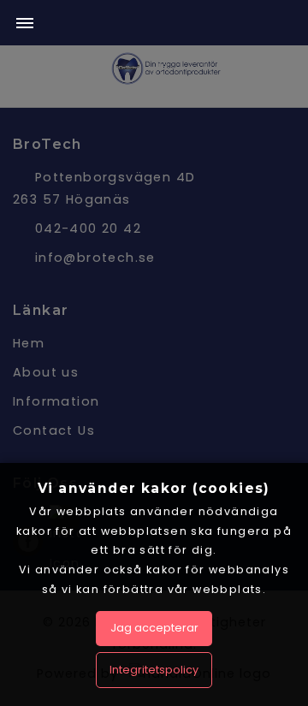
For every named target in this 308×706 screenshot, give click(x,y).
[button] (25, 24)
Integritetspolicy (154, 669)
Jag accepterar (154, 627)
